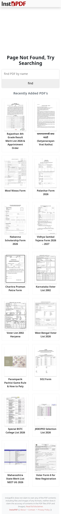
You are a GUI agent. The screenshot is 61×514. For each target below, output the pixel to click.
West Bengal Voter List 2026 (46, 334)
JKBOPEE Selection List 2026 (45, 430)
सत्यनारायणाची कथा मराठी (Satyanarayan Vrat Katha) (45, 139)
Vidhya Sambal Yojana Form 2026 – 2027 (45, 240)
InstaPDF (13, 509)
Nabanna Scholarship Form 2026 (15, 240)
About (23, 509)
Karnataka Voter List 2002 (46, 288)
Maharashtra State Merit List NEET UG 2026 (15, 478)
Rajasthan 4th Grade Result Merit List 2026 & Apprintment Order (15, 141)
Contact (31, 509)
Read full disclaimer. (34, 506)
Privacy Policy (44, 509)
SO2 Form (45, 379)
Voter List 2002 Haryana (15, 334)
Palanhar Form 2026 (46, 192)
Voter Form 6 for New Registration (45, 476)
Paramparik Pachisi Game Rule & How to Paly (15, 383)
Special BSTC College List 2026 (15, 430)
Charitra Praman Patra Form (15, 288)
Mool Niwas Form (15, 190)
